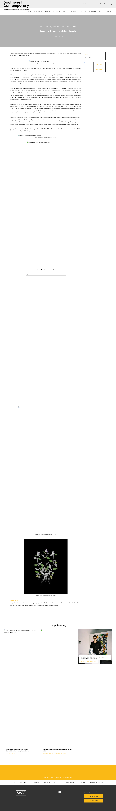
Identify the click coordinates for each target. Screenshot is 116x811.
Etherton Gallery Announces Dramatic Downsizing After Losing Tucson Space (17, 750)
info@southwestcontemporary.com (95, 791)
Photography (45, 27)
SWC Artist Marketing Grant (89, 661)
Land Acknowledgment (68, 782)
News (13, 754)
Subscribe (99, 69)
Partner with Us (25, 782)
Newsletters (93, 796)
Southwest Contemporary (16, 5)
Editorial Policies (50, 782)
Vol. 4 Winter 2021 (68, 27)
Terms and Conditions (96, 782)
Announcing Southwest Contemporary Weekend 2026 (57, 750)
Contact (37, 782)
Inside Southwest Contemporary (52, 754)
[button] (111, 4)
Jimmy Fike (13, 68)
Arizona (56, 27)
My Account (93, 800)
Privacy (82, 782)
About (14, 782)
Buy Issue (99, 64)
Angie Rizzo (14, 600)
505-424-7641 (87, 792)
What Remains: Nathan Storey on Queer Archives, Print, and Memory (92, 658)
